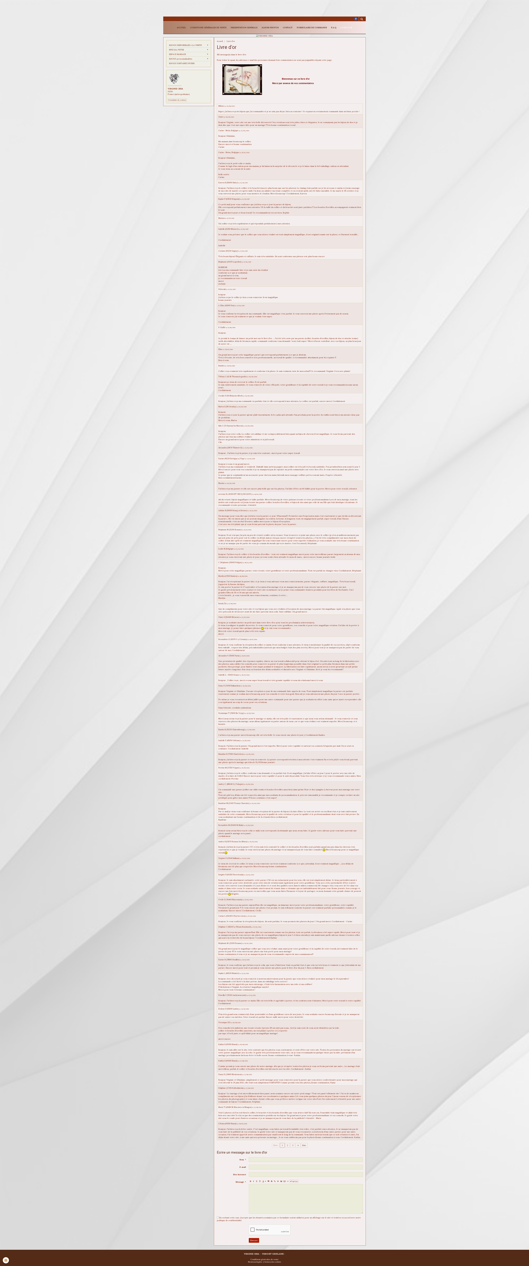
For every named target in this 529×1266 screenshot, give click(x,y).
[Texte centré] (271, 1181)
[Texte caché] (278, 1181)
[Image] (281, 1181)
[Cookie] (6, 1260)
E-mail (242, 1167)
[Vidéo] (284, 1181)
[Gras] (250, 1181)
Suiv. (304, 1145)
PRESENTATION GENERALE (244, 27)
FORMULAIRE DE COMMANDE (312, 27)
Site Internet (239, 1174)
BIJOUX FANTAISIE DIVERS (182, 63)
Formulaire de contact (177, 100)
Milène (221, 106)
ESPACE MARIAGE (177, 54)
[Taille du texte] (260, 1181)
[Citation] (268, 1181)
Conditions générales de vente (208, 27)
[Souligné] (256, 1181)
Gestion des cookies (272, 1262)
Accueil (181, 27)
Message (240, 1182)
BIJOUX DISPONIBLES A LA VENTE (185, 45)
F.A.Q (333, 27)
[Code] (288, 1181)
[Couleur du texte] (264, 1181)
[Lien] (274, 1181)
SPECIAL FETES (176, 49)
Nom (241, 1159)
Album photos (270, 27)
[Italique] (253, 1181)
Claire (220, 117)
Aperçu (295, 1181)
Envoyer (254, 1240)
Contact (288, 27)
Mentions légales (255, 1262)
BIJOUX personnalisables (180, 59)
